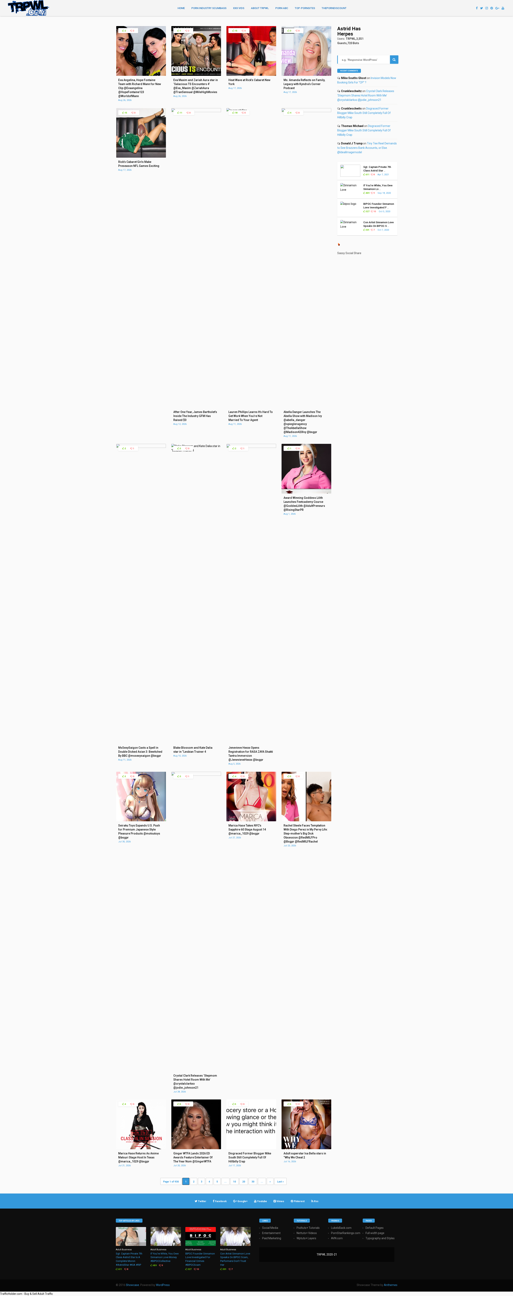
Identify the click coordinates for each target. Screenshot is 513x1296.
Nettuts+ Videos (307, 1233)
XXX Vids (238, 8)
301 (367, 230)
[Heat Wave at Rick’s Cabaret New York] (251, 74)
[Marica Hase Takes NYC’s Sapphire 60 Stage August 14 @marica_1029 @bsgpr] (251, 820)
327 (367, 211)
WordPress (163, 1285)
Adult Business (124, 1249)
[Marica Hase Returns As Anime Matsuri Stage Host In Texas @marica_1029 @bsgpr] (141, 1148)
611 (367, 174)
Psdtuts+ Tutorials (308, 1227)
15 (235, 30)
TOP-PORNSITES (305, 8)
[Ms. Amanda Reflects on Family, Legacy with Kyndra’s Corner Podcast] (306, 74)
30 (252, 1181)
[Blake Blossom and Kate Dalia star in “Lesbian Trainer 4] (196, 450)
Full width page (375, 1233)
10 (234, 1181)
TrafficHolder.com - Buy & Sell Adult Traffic (26, 1293)
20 (243, 1181)
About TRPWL (260, 8)
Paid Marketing (271, 1238)
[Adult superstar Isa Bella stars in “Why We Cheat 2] (306, 1148)
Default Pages (375, 1227)
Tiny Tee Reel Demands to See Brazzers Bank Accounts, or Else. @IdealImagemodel (367, 148)
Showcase (132, 1285)
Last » (280, 1181)
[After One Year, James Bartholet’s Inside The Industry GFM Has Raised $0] (196, 111)
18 (235, 113)
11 (180, 113)
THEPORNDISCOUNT (334, 8)
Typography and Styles (380, 1238)
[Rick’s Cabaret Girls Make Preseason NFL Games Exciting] (141, 156)
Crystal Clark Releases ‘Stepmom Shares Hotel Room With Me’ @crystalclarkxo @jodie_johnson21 (365, 95)
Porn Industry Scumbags (208, 8)
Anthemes (390, 1285)
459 (367, 193)
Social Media (270, 1227)
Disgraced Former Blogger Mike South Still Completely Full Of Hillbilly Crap (364, 113)
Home (181, 8)
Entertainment (271, 1233)
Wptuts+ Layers (306, 1238)
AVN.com (337, 1238)
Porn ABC (281, 8)
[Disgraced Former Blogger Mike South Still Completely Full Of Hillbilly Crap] (251, 1148)
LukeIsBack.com (341, 1227)
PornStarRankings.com (345, 1233)
